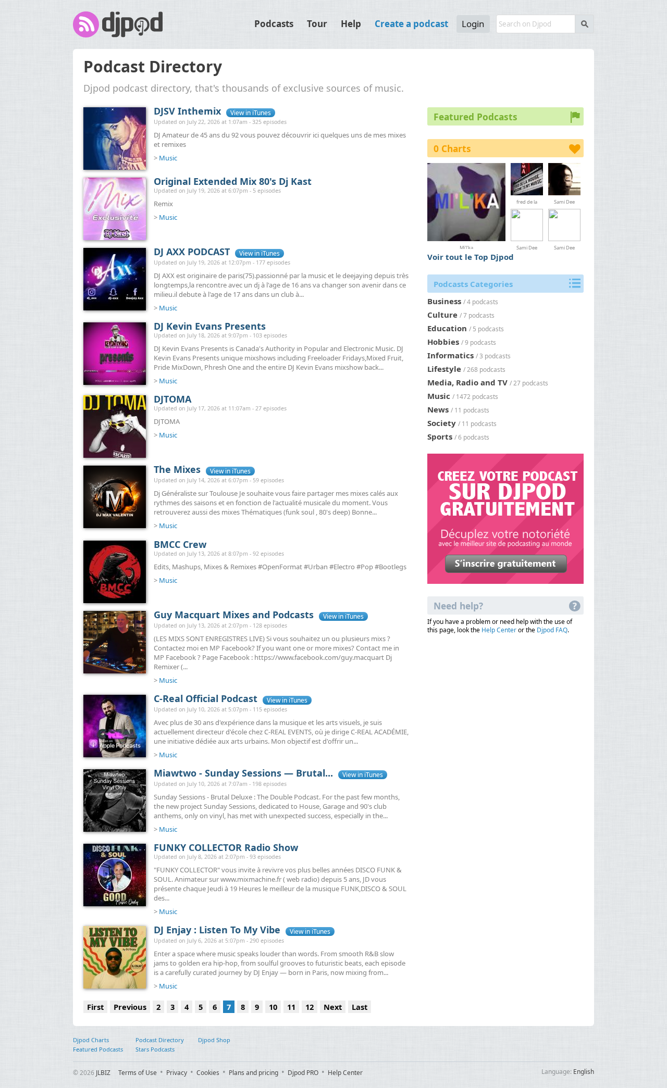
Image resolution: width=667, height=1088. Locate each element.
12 (309, 1007)
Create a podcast (411, 24)
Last (359, 1007)
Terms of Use (137, 1072)
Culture (442, 314)
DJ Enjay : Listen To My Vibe (217, 929)
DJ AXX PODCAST (192, 251)
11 (291, 1007)
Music (168, 157)
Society (441, 423)
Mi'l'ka (466, 246)
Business (444, 301)
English (583, 1071)
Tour (317, 24)
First (95, 1007)
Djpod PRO (303, 1072)
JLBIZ (103, 1072)
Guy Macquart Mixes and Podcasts (234, 614)
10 (273, 1007)
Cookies (207, 1072)
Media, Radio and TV (467, 382)
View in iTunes (250, 112)
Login (473, 24)
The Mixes (177, 469)
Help (351, 24)
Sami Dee (564, 201)
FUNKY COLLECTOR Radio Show (226, 847)
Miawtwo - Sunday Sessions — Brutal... (243, 773)
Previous (130, 1007)
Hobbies (443, 341)
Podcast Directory (159, 1040)
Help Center (498, 630)
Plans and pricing (253, 1072)
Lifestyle (444, 369)
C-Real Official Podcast (205, 698)
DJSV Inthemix (187, 111)
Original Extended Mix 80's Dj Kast (233, 181)
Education (447, 328)
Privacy (176, 1072)
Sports (439, 436)
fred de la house (526, 201)
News (438, 409)
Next (333, 1007)
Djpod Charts (91, 1040)
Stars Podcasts (155, 1049)
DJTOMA (172, 399)
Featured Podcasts (98, 1049)
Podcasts (273, 24)
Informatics (450, 355)
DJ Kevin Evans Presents (210, 326)
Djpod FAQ (552, 630)
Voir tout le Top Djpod (470, 257)
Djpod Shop (214, 1040)
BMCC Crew (180, 544)
